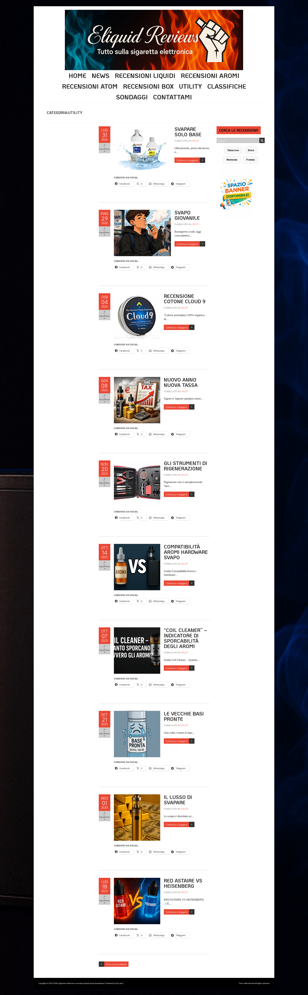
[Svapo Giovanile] (142, 211)
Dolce (251, 150)
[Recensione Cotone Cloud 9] (137, 295)
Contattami (172, 97)
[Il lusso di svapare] (137, 796)
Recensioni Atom (90, 86)
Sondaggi (132, 97)
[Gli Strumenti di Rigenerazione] (137, 462)
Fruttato (250, 159)
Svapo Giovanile (187, 215)
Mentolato (232, 159)
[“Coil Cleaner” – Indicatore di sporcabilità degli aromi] (137, 629)
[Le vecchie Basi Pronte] (137, 712)
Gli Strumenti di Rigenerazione (185, 466)
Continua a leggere (187, 160)
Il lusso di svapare (178, 800)
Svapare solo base (187, 132)
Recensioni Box (148, 86)
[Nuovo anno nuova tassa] (137, 378)
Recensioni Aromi (210, 75)
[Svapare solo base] (142, 128)
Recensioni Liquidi (145, 75)
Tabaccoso (233, 150)
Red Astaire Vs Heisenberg (183, 883)
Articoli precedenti (116, 964)
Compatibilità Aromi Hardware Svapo (186, 551)
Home (77, 75)
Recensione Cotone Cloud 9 (185, 298)
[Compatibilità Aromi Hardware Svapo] (137, 545)
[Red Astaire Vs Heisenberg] (137, 879)
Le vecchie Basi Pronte (184, 716)
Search (262, 140)
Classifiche (226, 86)
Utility (190, 86)
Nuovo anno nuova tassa (181, 382)
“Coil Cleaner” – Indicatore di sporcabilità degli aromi (185, 638)
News (100, 75)
